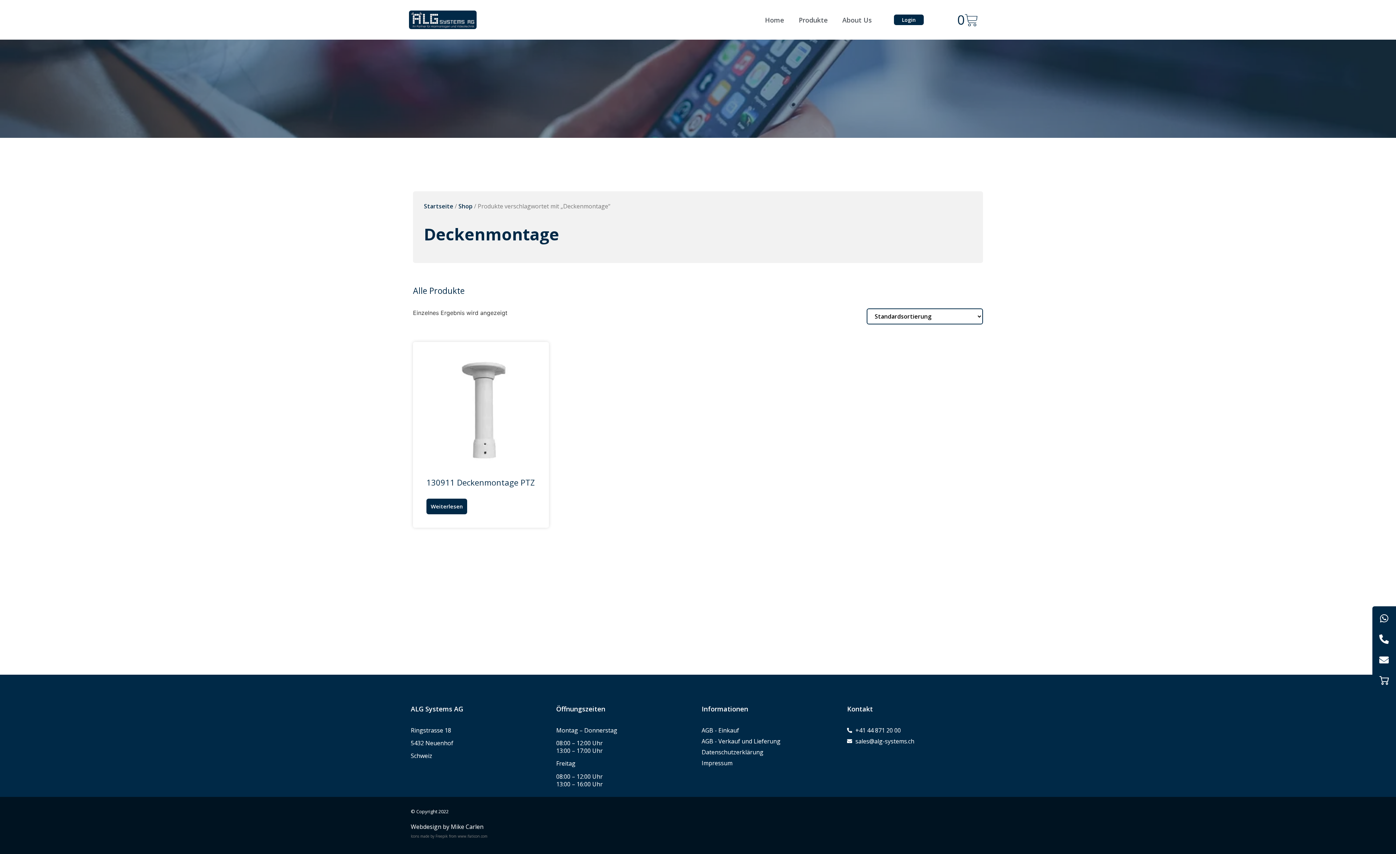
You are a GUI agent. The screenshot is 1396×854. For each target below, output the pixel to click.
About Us (857, 20)
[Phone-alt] (1384, 638)
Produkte (813, 20)
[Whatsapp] (1384, 618)
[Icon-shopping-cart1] (1384, 680)
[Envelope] (1384, 659)
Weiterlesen (447, 506)
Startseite (438, 206)
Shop (465, 206)
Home (774, 20)
